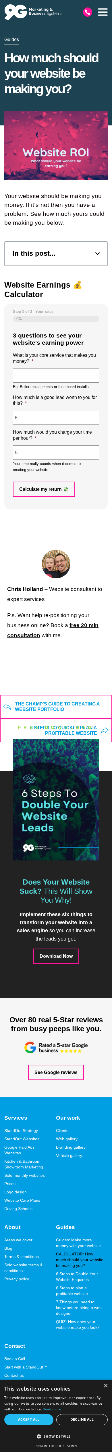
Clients (62, 1130)
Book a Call (14, 1358)
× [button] (105, 1386)
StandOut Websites (21, 1139)
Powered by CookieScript (56, 1446)
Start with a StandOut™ (25, 1367)
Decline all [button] (82, 1419)
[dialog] (56, 1416)
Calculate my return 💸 (44, 489)
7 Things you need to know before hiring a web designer (79, 1308)
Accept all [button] (29, 1419)
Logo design (15, 1192)
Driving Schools (18, 1208)
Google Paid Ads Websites (19, 1150)
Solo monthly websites (24, 1175)
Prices (10, 1183)
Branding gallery (71, 1147)
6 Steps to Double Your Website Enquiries (77, 1276)
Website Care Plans (22, 1200)
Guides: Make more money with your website (78, 1243)
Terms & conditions (21, 1256)
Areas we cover (18, 1240)
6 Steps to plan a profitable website (72, 1291)
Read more (52, 1409)
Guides (11, 39)
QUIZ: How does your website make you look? (78, 1324)
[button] (103, 12)
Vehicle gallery (69, 1155)
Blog (8, 1248)
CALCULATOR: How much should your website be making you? (79, 1260)
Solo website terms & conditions (23, 1268)
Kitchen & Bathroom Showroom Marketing (23, 1164)
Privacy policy (16, 1279)
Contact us (14, 1375)
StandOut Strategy (21, 1130)
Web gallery (67, 1139)
